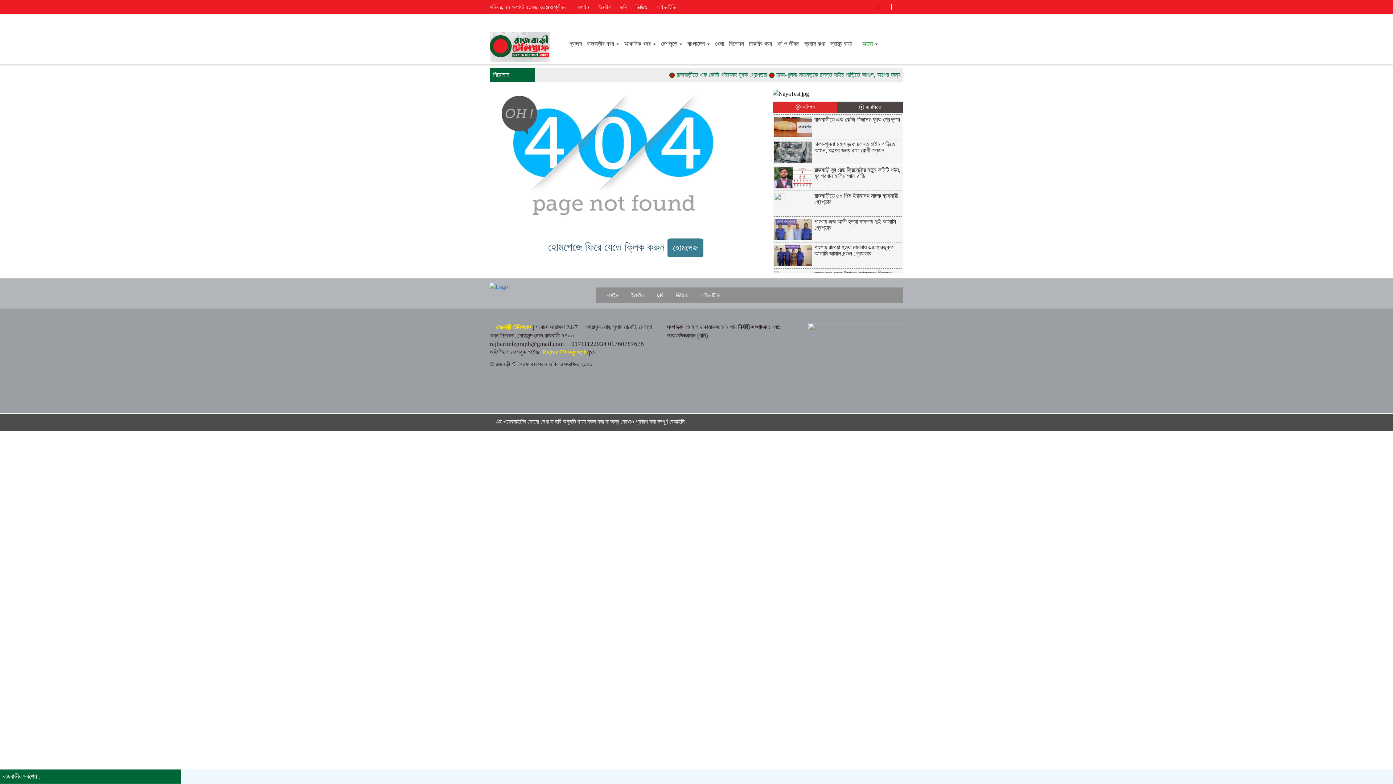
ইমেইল (604, 7)
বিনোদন (736, 43)
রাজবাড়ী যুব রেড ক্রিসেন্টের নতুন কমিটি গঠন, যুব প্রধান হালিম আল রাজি (857, 173)
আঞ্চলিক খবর (638, 43)
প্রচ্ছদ (575, 43)
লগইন (582, 7)
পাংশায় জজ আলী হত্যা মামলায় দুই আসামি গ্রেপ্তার (855, 224)
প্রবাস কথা (814, 43)
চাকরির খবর (760, 43)
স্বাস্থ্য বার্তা (841, 43)
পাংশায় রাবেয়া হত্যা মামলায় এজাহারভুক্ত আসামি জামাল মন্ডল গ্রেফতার (853, 250)
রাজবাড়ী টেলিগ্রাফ (513, 327)
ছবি (622, 7)
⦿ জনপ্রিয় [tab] (870, 107)
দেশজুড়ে (670, 43)
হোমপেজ (685, 248)
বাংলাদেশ (696, 43)
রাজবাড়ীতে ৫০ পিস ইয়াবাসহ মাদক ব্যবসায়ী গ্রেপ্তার (856, 198)
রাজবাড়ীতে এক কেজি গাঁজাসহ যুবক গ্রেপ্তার (699, 74)
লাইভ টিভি (665, 7)
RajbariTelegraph (564, 352)
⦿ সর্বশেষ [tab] (805, 107)
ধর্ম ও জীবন (788, 43)
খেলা (719, 43)
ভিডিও (641, 7)
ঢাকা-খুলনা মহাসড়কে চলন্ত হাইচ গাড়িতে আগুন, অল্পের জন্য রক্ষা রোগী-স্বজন (833, 74)
